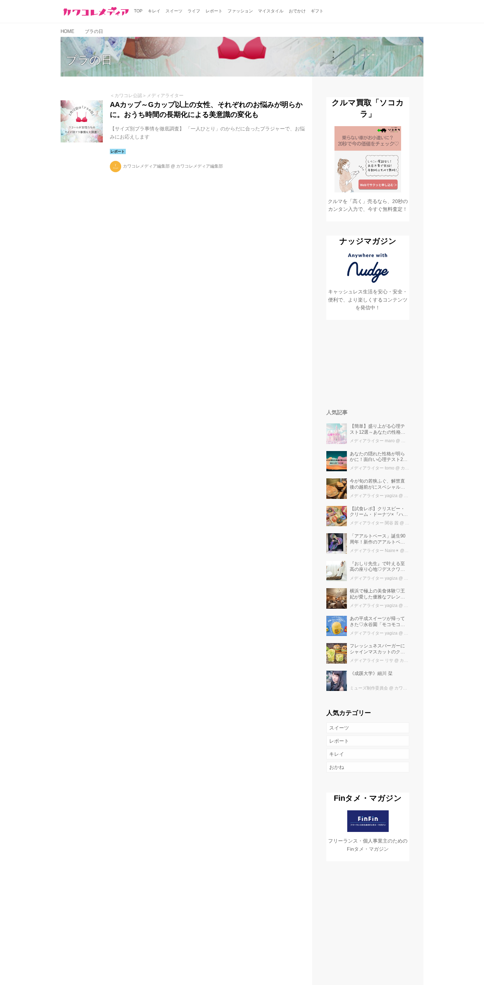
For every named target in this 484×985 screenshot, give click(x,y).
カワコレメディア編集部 (146, 166)
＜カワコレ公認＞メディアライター (147, 95)
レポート (339, 741)
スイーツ (339, 728)
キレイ (336, 754)
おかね (336, 767)
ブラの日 (89, 60)
